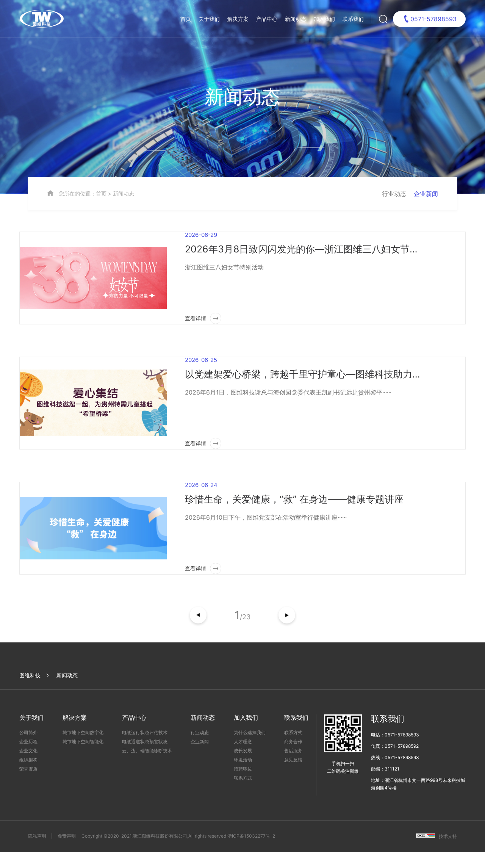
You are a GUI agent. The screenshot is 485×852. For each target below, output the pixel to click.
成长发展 (243, 750)
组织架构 (28, 760)
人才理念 (243, 741)
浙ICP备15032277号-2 (251, 836)
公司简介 (28, 732)
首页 (185, 19)
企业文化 (28, 750)
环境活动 (243, 760)
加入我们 (324, 19)
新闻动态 (295, 19)
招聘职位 (243, 769)
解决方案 (238, 19)
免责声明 (67, 836)
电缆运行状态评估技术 (144, 732)
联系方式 (243, 778)
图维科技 (30, 675)
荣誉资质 (28, 769)
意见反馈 (293, 760)
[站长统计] (425, 836)
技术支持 (448, 836)
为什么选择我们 (250, 732)
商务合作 (293, 741)
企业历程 (28, 741)
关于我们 (209, 19)
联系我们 (353, 19)
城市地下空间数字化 (83, 732)
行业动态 (394, 194)
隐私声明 (37, 836)
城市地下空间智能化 (83, 741)
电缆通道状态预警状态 (144, 741)
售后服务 (293, 750)
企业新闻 (426, 194)
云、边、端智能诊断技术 (147, 750)
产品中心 (266, 19)
